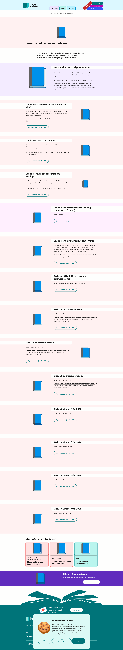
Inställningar (44, 641)
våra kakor (70, 635)
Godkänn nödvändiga (61, 641)
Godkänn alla (78, 641)
